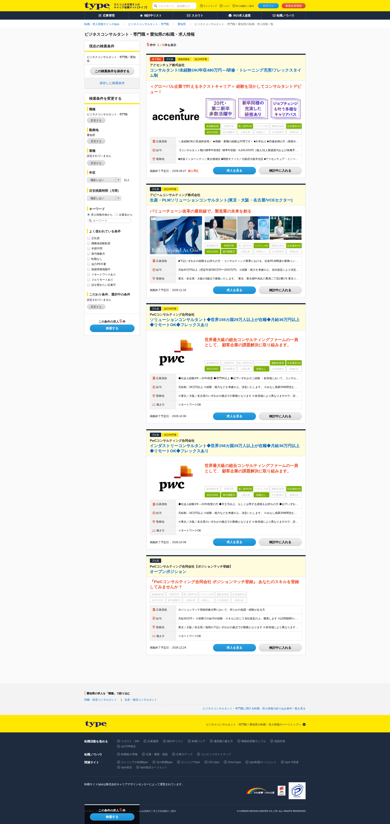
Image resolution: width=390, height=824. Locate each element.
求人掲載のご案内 (245, 6)
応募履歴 (153, 741)
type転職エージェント (263, 762)
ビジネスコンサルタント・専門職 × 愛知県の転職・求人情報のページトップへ (253, 724)
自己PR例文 (128, 746)
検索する (112, 328)
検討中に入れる (280, 170)
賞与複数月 (98, 253)
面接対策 (279, 741)
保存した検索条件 (112, 83)
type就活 (126, 767)
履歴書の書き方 (223, 741)
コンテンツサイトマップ (216, 754)
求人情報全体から (102, 214)
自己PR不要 (98, 264)
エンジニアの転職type (134, 762)
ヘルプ (226, 6)
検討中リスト (175, 741)
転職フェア (198, 741)
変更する (96, 120)
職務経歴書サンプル (253, 741)
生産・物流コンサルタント (141, 699)
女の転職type (165, 762)
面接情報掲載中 (100, 269)
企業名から (125, 214)
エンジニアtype (190, 762)
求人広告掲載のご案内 (164, 811)
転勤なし (96, 259)
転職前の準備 (129, 754)
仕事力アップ (184, 754)
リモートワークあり (103, 274)
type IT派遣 (292, 762)
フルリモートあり (102, 279)
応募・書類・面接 (157, 754)
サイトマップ (210, 6)
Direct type (234, 762)
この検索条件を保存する (112, 71)
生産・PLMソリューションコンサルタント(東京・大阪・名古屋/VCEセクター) (221, 200)
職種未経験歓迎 (100, 243)
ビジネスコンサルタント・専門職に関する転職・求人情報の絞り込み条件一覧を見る (254, 708)
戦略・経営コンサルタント (100, 699)
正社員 (95, 238)
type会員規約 (144, 811)
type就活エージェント (153, 767)
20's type (214, 762)
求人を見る (234, 170)
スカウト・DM (130, 741)
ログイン (268, 5)
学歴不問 (96, 248)
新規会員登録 (294, 5)
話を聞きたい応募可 (103, 284)
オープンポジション (168, 571)
